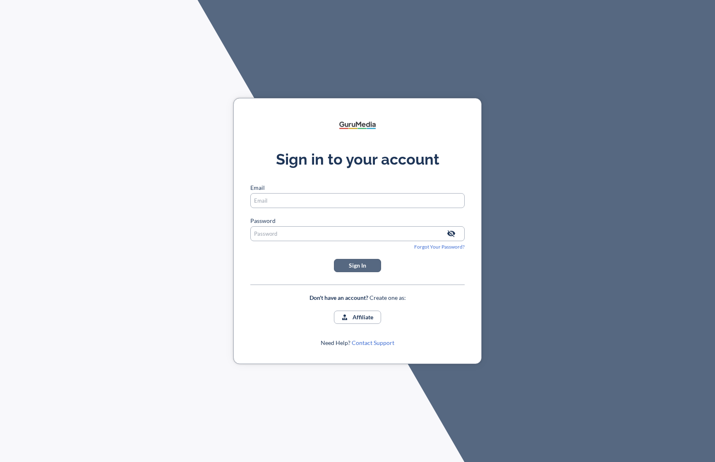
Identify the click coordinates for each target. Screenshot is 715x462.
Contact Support (373, 342)
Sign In (357, 265)
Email (257, 187)
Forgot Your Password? (439, 247)
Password (263, 220)
